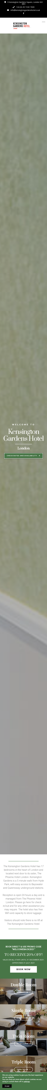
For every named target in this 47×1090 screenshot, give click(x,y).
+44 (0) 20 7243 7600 (25, 7)
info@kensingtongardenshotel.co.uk (25, 10)
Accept (7, 1086)
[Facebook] (23, 13)
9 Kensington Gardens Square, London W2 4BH (25, 3)
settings (27, 1082)
